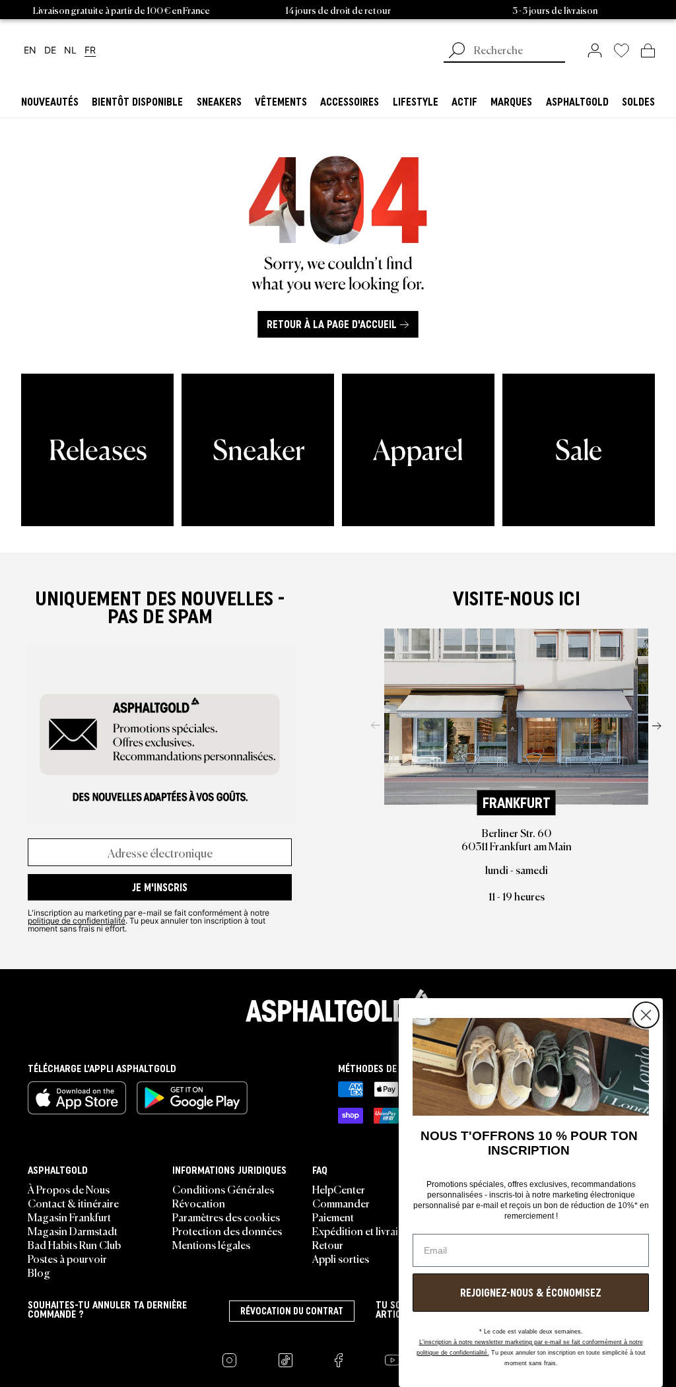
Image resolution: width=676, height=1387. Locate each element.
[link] (595, 50)
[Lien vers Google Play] (192, 1097)
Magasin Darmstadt (73, 1230)
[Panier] (648, 50)
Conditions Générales (223, 1189)
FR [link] (90, 50)
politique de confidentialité (76, 920)
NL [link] (70, 50)
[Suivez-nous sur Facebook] (339, 1360)
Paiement (333, 1216)
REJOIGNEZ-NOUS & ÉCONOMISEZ (530, 1293)
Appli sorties (340, 1258)
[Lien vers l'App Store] (77, 1097)
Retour (327, 1244)
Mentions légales (211, 1244)
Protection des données (227, 1230)
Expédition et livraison (363, 1230)
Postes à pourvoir (67, 1258)
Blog (39, 1272)
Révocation (198, 1203)
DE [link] (50, 50)
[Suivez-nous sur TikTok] (285, 1360)
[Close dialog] (646, 1015)
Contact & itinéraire (73, 1203)
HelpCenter (338, 1189)
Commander (341, 1203)
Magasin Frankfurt (69, 1216)
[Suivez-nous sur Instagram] (229, 1360)
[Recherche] (457, 51)
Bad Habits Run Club (74, 1244)
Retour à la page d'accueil (332, 324)
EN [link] (30, 50)
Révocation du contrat (291, 1311)
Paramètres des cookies (226, 1216)
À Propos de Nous (69, 1189)
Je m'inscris (159, 887)
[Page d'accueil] (338, 1005)
